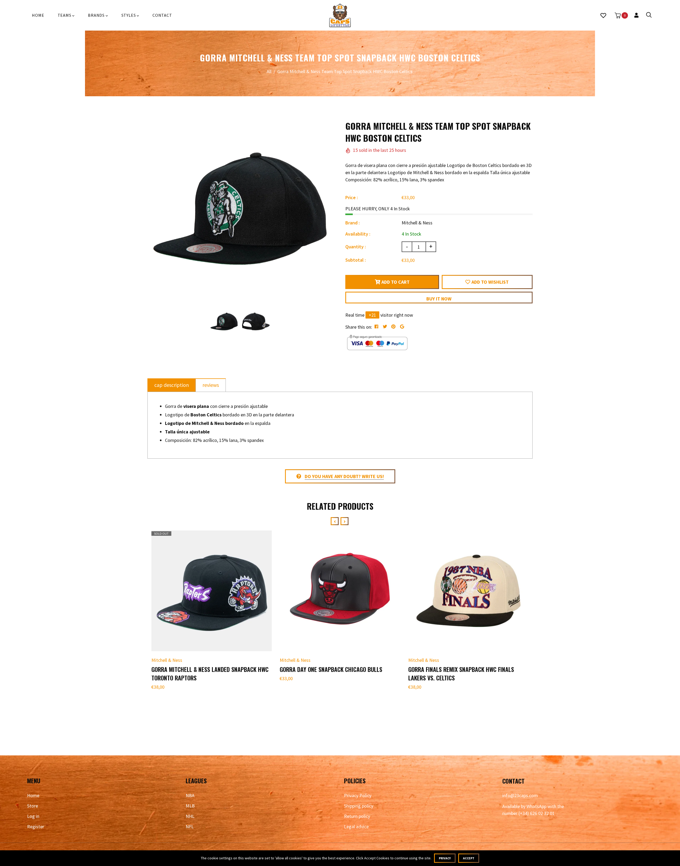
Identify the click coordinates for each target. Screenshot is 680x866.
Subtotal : (355, 260)
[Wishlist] (603, 15)
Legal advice (356, 826)
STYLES (129, 15)
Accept (468, 858)
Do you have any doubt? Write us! (344, 476)
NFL (190, 826)
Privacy (445, 858)
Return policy (357, 816)
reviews (210, 385)
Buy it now (439, 299)
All (269, 71)
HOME (38, 15)
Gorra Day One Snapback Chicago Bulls (331, 669)
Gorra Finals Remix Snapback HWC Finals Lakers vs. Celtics (461, 673)
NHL (190, 816)
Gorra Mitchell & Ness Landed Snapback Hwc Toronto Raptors (210, 673)
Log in (33, 816)
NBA (190, 795)
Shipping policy (358, 806)
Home (33, 795)
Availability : (357, 234)
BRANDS (97, 15)
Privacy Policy (357, 795)
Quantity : (355, 247)
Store (32, 806)
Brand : (352, 223)
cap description (171, 385)
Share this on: (358, 327)
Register (35, 826)
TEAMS (65, 15)
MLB (190, 806)
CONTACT (162, 15)
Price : (351, 197)
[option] (239, 212)
